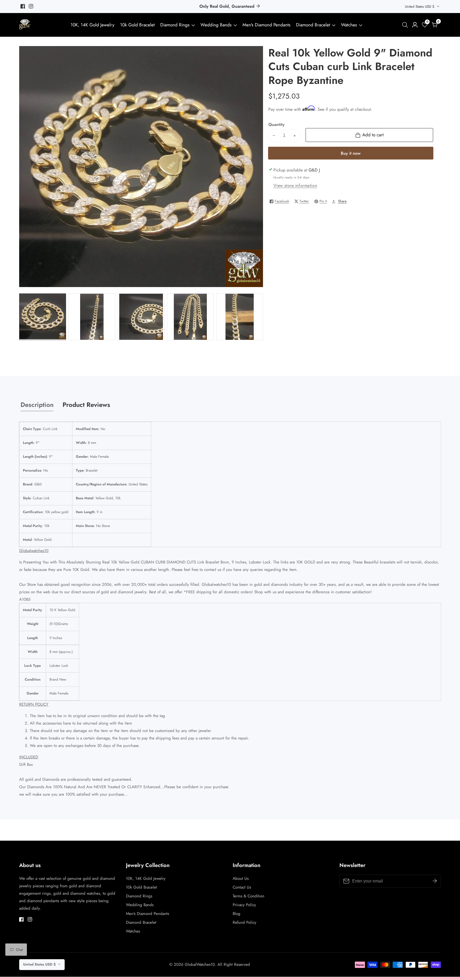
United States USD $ (420, 6)
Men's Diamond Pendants (266, 25)
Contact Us (242, 887)
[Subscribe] (435, 881)
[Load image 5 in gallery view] (239, 316)
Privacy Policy (244, 905)
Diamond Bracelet (313, 25)
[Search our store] (406, 25)
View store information (295, 185)
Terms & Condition (248, 896)
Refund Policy (244, 922)
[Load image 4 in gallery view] (190, 316)
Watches (349, 25)
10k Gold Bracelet (137, 25)
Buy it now (350, 153)
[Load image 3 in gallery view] (141, 316)
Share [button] (342, 201)
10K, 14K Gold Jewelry (92, 25)
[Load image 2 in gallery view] (91, 316)
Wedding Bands (216, 25)
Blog (236, 914)
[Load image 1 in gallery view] (42, 316)
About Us (241, 878)
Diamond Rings (175, 25)
